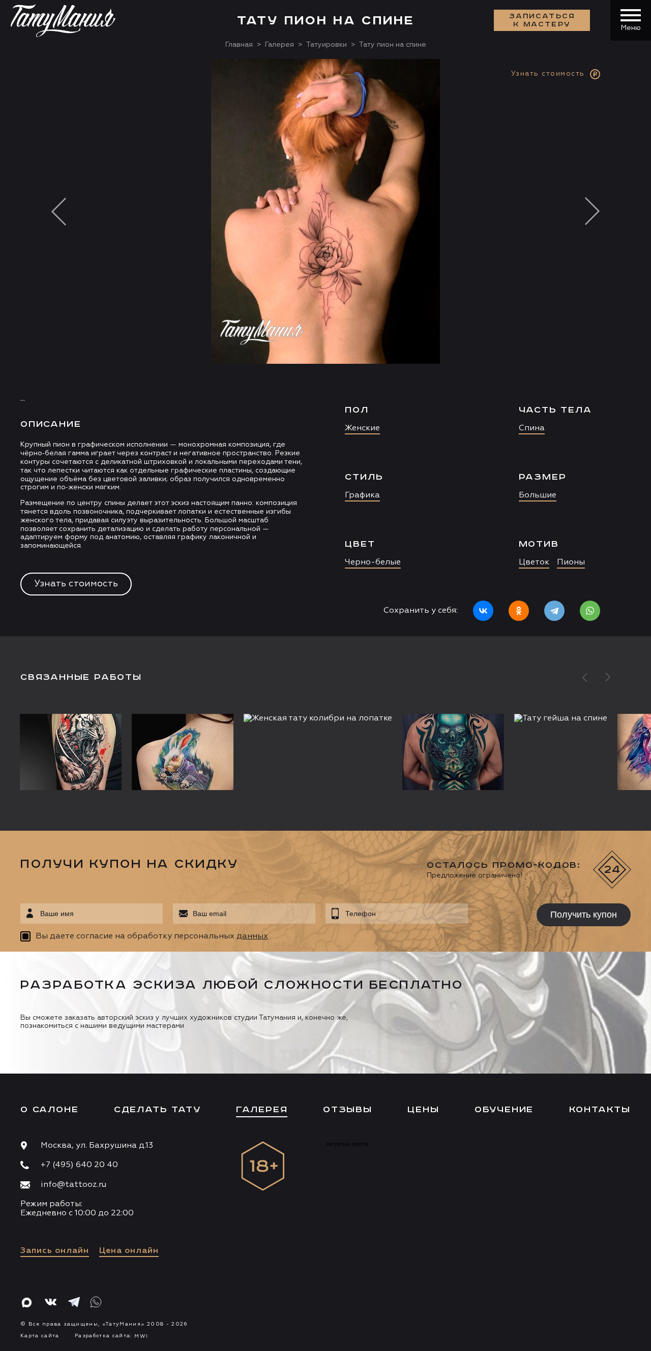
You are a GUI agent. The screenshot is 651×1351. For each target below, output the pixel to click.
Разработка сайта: (111, 1335)
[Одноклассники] (519, 611)
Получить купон (583, 914)
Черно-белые (373, 562)
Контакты (600, 1110)
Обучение (504, 1110)
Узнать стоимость (76, 583)
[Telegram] (554, 611)
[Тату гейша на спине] (560, 718)
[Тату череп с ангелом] (453, 752)
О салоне (49, 1110)
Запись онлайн (54, 1251)
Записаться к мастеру (542, 20)
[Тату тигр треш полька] (73, 752)
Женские (362, 428)
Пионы (571, 562)
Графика (362, 495)
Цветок (534, 562)
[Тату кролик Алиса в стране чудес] (182, 752)
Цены (423, 1110)
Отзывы (347, 1110)
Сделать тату (157, 1110)
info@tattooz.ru (73, 1185)
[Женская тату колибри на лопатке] (318, 718)
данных (252, 936)
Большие (537, 495)
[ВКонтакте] (483, 611)
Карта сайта (40, 1335)
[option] (325, 347)
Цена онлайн (129, 1251)
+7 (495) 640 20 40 (79, 1165)
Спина (532, 428)
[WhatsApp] (590, 611)
